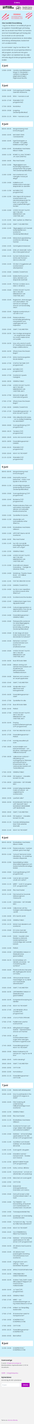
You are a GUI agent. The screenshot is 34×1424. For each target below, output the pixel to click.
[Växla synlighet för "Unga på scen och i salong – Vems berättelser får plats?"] (17, 1264)
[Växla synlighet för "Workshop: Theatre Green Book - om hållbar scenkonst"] (17, 575)
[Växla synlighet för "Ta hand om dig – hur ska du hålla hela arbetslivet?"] (17, 1223)
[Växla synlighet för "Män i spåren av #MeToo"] (17, 220)
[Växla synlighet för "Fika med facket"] (17, 161)
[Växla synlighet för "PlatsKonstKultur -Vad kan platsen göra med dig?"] (17, 849)
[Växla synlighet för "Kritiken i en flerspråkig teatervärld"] (17, 1309)
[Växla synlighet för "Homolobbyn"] (17, 1072)
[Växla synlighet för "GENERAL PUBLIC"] (17, 381)
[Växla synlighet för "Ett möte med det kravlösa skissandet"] (17, 931)
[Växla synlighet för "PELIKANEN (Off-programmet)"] (17, 101)
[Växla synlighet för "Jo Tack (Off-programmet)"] (17, 1291)
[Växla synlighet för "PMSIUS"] (17, 709)
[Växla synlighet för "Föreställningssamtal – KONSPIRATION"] (17, 1331)
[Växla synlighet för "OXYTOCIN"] (17, 1068)
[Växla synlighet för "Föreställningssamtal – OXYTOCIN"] (17, 1077)
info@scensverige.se (14, 1363)
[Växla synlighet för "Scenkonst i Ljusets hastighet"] (17, 376)
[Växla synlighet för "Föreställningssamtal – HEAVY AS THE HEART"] (17, 1047)
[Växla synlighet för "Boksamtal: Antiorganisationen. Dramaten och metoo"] (17, 1188)
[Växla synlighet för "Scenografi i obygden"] (17, 1150)
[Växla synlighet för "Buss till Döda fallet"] (17, 661)
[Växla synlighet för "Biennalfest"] (17, 1336)
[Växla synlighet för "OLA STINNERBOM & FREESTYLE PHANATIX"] (17, 1233)
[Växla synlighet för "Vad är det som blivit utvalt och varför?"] (17, 879)
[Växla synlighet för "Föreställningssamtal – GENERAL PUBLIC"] (17, 616)
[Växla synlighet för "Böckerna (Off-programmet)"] (17, 500)
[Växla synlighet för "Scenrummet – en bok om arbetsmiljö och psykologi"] (17, 1173)
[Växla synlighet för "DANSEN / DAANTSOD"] (17, 272)
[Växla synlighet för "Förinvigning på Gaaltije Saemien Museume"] (17, 91)
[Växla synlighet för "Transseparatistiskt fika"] (17, 1212)
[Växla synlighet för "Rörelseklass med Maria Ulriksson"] (17, 528)
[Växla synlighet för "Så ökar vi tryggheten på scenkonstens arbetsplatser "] (17, 266)
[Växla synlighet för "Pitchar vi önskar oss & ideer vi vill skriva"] (17, 285)
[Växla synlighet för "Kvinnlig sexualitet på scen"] (17, 742)
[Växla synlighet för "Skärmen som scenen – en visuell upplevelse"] (17, 678)
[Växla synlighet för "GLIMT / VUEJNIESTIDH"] (17, 224)
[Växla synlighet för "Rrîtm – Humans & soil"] (17, 96)
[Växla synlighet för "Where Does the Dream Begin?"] (17, 352)
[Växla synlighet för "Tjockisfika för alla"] (17, 701)
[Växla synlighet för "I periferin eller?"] (17, 798)
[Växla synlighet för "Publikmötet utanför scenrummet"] (17, 1023)
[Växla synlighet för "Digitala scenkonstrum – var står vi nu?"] (17, 313)
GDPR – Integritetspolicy (9, 1373)
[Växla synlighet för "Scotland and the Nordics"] (17, 597)
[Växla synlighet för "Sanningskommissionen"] (17, 246)
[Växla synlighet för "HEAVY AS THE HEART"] (17, 453)
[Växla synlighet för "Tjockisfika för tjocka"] (17, 515)
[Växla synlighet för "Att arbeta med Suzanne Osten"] (17, 1247)
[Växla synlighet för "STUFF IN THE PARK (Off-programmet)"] (17, 364)
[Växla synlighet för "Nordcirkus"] (17, 106)
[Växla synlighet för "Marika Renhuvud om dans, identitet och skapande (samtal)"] (17, 278)
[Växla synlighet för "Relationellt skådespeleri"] (17, 1090)
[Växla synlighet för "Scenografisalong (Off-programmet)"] (17, 426)
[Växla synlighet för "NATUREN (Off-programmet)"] (17, 191)
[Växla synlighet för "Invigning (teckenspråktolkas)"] (17, 111)
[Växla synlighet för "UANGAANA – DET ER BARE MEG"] (17, 783)
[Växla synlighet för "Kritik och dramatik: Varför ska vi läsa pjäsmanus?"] (17, 251)
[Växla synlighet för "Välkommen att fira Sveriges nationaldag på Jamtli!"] (17, 910)
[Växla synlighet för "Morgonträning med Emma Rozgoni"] (17, 130)
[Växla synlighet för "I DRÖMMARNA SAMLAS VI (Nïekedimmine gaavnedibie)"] (17, 954)
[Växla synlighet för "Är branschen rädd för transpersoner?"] (17, 1315)
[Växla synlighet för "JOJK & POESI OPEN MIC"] (17, 1018)
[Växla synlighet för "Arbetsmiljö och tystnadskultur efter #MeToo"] (17, 521)
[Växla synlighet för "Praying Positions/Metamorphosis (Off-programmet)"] (17, 725)
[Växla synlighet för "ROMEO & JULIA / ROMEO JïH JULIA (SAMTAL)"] (17, 156)
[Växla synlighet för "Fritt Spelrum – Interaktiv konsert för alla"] (17, 777)
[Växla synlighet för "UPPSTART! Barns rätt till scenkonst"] (17, 534)
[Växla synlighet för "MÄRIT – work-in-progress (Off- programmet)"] (17, 885)
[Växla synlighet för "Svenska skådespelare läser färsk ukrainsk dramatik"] (17, 824)
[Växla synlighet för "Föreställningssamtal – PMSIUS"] (17, 736)
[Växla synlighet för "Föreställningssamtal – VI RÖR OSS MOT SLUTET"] (17, 412)
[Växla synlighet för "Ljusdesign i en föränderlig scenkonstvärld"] (17, 1217)
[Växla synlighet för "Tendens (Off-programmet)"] (17, 432)
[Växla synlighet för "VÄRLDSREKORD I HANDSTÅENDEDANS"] (17, 1275)
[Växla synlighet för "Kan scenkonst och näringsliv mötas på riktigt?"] (17, 177)
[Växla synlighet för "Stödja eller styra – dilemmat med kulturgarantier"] (17, 689)
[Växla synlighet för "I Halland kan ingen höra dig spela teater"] (17, 602)
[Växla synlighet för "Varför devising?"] (17, 1060)
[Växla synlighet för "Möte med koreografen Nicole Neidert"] (17, 358)
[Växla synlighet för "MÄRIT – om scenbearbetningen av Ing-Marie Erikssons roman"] (17, 1302)
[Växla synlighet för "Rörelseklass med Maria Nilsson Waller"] (17, 150)
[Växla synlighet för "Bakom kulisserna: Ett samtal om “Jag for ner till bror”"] (17, 1054)
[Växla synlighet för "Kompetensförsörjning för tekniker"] (17, 1001)
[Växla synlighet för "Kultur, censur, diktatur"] (17, 1168)
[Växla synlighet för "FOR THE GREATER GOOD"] (17, 581)
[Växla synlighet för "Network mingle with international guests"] (17, 396)
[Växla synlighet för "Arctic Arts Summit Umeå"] (17, 437)
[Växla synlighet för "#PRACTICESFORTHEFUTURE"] (17, 1270)
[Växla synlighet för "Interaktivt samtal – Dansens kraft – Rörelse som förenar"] (17, 1156)
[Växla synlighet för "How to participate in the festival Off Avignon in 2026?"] (17, 1096)
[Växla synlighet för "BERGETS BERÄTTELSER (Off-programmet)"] (17, 1163)
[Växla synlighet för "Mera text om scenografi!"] (17, 1178)
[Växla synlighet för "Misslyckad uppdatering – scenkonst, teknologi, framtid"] (17, 240)
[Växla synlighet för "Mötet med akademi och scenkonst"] (17, 925)
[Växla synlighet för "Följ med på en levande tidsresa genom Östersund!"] (17, 896)
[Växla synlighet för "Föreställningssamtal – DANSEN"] (17, 442)
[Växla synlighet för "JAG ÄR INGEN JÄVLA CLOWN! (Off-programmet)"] (17, 1012)
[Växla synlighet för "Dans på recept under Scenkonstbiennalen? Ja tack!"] (17, 1196)
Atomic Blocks (13, 1420)
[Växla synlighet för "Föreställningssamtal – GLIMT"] (17, 696)
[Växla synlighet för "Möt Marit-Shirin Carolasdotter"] (17, 136)
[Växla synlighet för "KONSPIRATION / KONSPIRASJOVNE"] (17, 1321)
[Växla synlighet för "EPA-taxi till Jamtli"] (17, 916)
